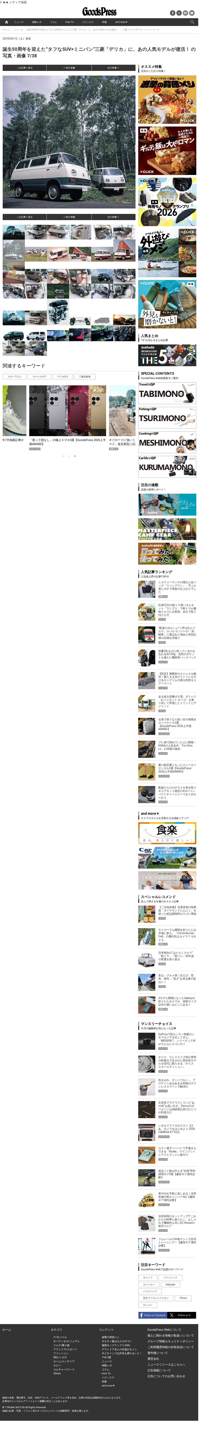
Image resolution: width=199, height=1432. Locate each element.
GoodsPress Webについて (164, 1329)
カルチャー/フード (64, 1369)
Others (57, 1373)
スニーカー (149, 1284)
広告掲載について (159, 1370)
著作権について (158, 1353)
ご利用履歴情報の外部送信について (171, 1347)
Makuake (170, 1284)
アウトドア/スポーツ (65, 1349)
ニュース (19, 22)
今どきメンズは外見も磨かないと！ (122, 1353)
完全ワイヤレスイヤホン (156, 1298)
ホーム (6, 29)
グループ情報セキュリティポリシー (171, 1341)
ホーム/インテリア (64, 1361)
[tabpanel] (69, 417)
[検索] (192, 22)
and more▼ (121, 22)
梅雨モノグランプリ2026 (116, 1345)
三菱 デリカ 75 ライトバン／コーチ (141, 29)
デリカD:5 (62, 376)
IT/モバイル (60, 1337)
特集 (104, 22)
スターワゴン (14, 376)
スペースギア (39, 376)
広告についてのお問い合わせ (166, 1376)
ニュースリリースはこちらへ (166, 1364)
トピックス (88, 22)
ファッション (61, 1353)
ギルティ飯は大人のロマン (117, 1341)
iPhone (183, 1298)
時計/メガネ (60, 1357)
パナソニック (170, 1277)
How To (69, 22)
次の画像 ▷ (113, 67)
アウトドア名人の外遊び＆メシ (119, 1349)
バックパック (150, 1291)
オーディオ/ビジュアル (66, 1341)
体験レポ (36, 22)
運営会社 (153, 1359)
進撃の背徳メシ (110, 1337)
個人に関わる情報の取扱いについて (171, 1335)
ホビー (57, 1365)
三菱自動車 (85, 376)
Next (127, 410)
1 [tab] (63, 456)
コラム (53, 22)
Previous (7, 410)
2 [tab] (69, 456)
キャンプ (147, 1277)
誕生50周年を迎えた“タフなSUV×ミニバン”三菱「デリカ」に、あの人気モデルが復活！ (72, 29)
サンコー (147, 1305)
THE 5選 (106, 1357)
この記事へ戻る (24, 67)
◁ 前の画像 (69, 67)
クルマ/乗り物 (61, 1345)
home (6, 22)
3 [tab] (75, 456)
